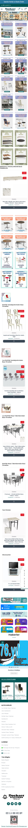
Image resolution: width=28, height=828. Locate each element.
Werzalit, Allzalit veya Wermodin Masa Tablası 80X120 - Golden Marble (14, 202)
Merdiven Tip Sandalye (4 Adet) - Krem (14, 336)
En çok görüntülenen (8, 679)
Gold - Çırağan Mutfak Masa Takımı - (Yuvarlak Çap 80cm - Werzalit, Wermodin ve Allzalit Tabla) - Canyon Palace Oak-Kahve (14, 448)
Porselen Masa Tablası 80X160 (20, 695)
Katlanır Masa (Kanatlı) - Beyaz (7, 695)
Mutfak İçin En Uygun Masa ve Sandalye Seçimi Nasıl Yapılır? (14, 670)
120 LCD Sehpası (14, 583)
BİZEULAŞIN (24, 578)
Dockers (14, 199)
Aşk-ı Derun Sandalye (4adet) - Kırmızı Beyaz (14, 391)
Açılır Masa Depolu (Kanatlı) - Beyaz (14, 539)
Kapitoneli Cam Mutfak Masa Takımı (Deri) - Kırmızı (14, 494)
